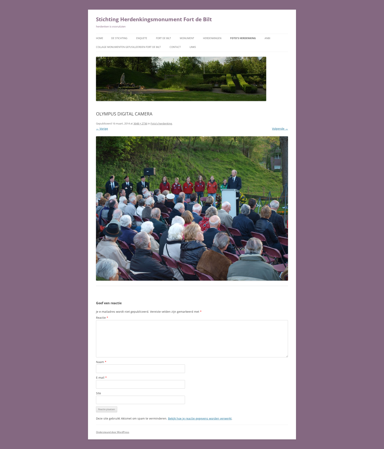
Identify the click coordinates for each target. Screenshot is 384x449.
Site (98, 393)
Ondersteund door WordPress (112, 432)
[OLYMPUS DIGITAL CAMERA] (192, 208)
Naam (101, 362)
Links (193, 47)
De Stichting (119, 38)
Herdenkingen (212, 38)
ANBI (267, 38)
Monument (187, 38)
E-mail (101, 377)
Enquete (141, 38)
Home (99, 38)
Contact (175, 47)
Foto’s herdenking (243, 38)
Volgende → (280, 128)
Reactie (102, 318)
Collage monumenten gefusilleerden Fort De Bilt (128, 47)
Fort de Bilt (163, 38)
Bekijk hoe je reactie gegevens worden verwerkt (200, 418)
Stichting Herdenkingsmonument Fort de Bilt (154, 19)
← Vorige (102, 128)
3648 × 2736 (140, 123)
